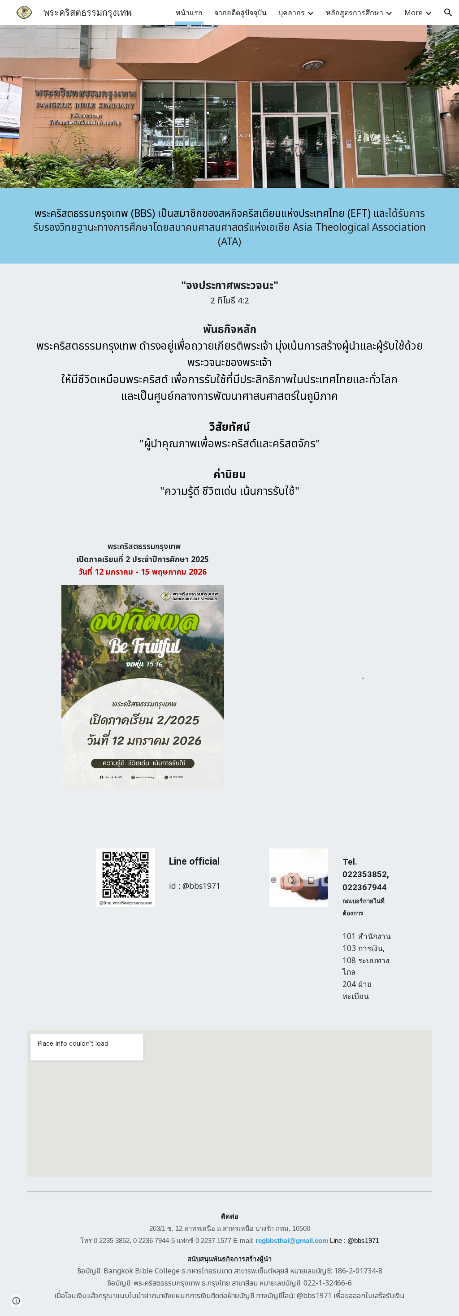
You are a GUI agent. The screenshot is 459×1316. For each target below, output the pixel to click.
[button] (448, 12)
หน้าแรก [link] (189, 12)
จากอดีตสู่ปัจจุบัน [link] (240, 12)
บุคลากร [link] (291, 12)
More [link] (413, 12)
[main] (230, 228)
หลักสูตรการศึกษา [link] (354, 12)
